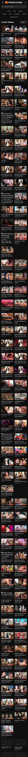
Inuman (9, 11)
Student (20, 11)
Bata (15, 11)
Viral (10, 14)
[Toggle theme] (25, 2)
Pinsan (24, 14)
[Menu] (2, 2)
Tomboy (4, 14)
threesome (17, 14)
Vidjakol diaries (14, 17)
